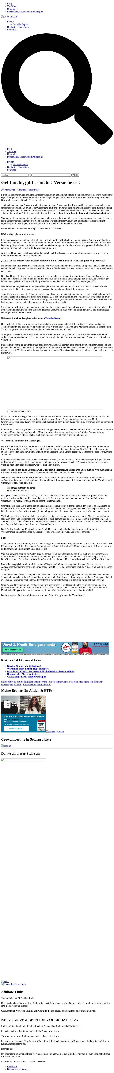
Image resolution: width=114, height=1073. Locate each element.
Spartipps (11, 29)
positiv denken (44, 684)
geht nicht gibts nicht (79, 681)
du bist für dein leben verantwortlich (31, 681)
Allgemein (22, 189)
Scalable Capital (20, 24)
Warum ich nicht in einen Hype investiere (28, 668)
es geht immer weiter (58, 681)
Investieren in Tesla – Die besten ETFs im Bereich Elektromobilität (40, 671)
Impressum (12, 1066)
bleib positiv (6, 681)
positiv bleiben (29, 684)
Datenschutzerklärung (17, 1069)
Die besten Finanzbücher (18, 27)
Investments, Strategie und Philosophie (25, 11)
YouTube (11, 6)
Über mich (12, 9)
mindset (17, 684)
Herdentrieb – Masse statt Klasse (23, 674)
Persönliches (33, 189)
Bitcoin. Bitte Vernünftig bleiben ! (24, 666)
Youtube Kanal (52, 318)
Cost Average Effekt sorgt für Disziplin (26, 676)
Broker (10, 21)
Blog (9, 3)
